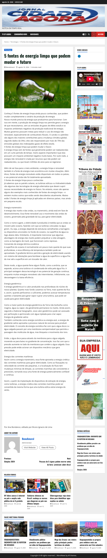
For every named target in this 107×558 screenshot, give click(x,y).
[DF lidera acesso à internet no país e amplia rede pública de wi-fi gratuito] (14, 486)
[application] (90, 79)
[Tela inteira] (100, 84)
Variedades (34, 34)
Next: (55, 461)
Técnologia (8, 50)
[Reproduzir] (80, 84)
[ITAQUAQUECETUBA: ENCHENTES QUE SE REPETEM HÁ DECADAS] (15, 529)
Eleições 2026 (82, 469)
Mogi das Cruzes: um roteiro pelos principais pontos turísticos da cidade (90, 454)
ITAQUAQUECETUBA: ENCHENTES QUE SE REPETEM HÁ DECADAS (89, 437)
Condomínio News (20, 34)
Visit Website (30, 447)
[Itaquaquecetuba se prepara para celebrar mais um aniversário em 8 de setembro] (91, 529)
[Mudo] (97, 84)
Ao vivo (100, 34)
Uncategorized (94, 534)
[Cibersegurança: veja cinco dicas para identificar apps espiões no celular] (60, 486)
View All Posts (47, 447)
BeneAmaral (10, 67)
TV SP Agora (6, 34)
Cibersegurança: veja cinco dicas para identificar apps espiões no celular (60, 498)
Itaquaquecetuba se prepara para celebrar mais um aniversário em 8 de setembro (90, 463)
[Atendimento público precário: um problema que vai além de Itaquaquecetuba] (40, 529)
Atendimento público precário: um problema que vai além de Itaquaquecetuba (88, 446)
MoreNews (61, 555)
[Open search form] (89, 34)
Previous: (9, 460)
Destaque (9, 534)
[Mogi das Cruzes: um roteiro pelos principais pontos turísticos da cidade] (66, 529)
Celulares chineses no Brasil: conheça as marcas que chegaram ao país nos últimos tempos (37, 499)
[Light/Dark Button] (84, 34)
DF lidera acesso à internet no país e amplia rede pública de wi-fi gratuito (14, 498)
